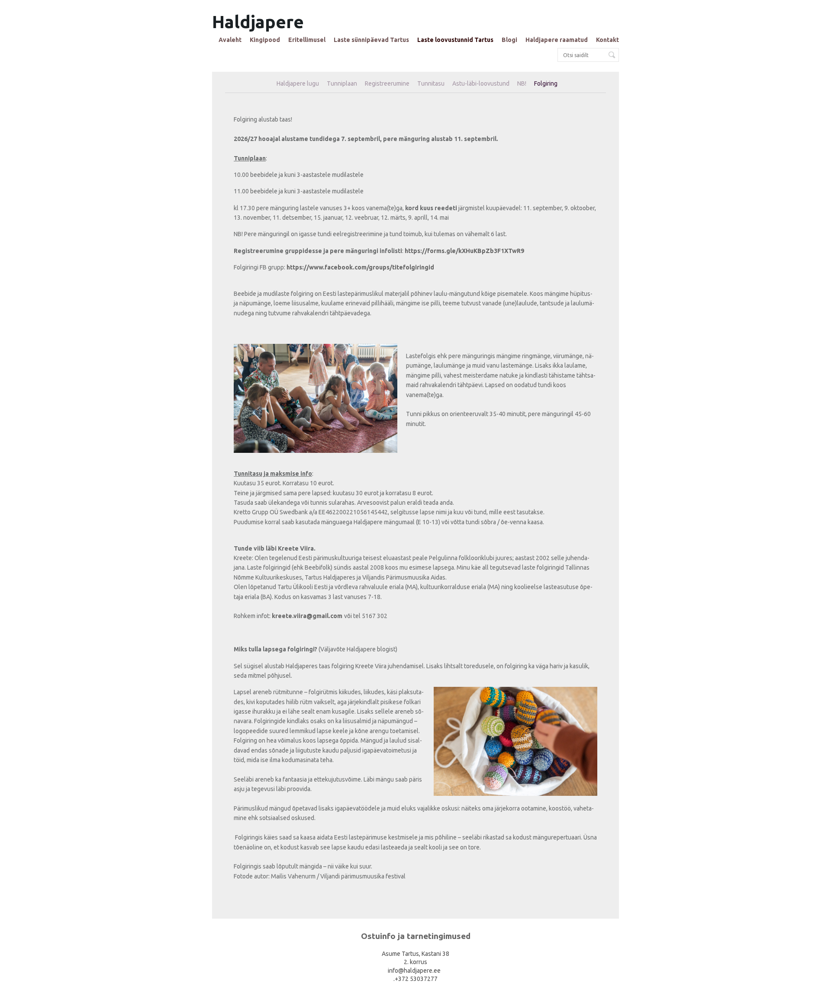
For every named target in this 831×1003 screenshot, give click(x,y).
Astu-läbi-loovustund (480, 83)
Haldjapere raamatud (556, 39)
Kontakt (607, 39)
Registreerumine (387, 83)
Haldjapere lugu (298, 83)
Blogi (509, 39)
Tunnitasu (430, 83)
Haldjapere (258, 22)
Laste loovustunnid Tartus (455, 39)
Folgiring (545, 83)
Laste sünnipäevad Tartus (371, 39)
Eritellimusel (306, 39)
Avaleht (230, 39)
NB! (521, 83)
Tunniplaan (342, 83)
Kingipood (265, 39)
